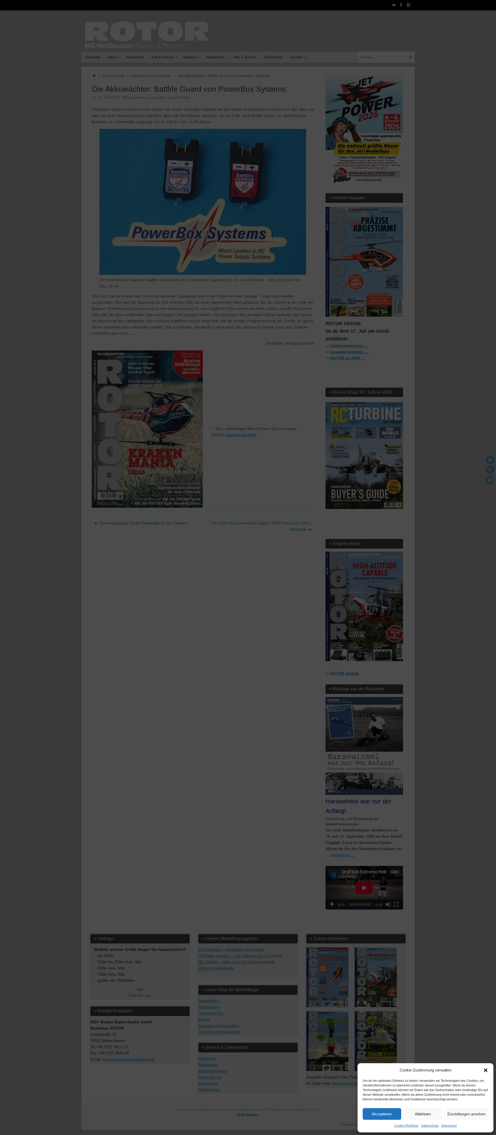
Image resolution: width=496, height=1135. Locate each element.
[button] (485, 1070)
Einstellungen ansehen (466, 1114)
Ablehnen (423, 1114)
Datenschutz (430, 1126)
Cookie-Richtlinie (406, 1126)
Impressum (449, 1126)
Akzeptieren (382, 1114)
